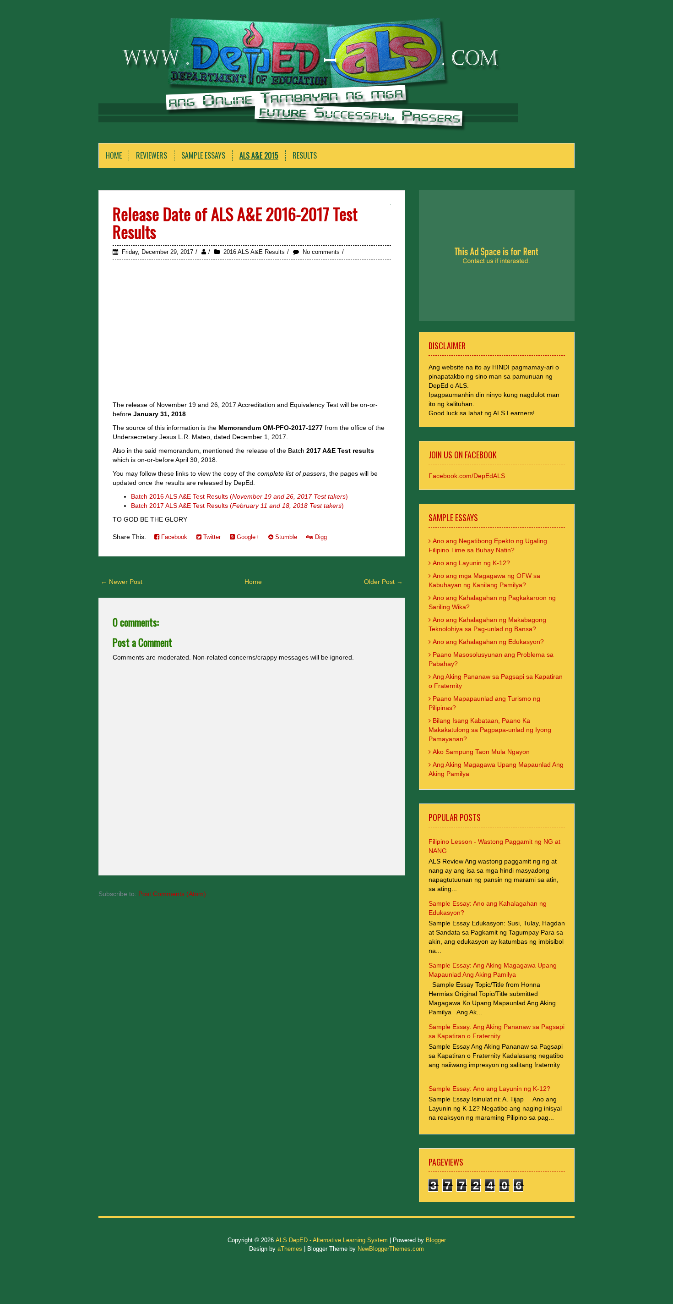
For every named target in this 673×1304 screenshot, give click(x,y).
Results (305, 155)
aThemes (289, 1249)
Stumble (285, 537)
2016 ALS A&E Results (254, 251)
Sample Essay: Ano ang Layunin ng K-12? (489, 1088)
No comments (321, 251)
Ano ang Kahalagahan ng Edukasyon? (488, 641)
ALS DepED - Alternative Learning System (332, 1240)
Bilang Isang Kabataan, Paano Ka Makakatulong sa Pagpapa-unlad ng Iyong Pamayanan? (490, 730)
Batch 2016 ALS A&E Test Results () (239, 496)
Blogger (436, 1240)
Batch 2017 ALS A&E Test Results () (237, 505)
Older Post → (383, 581)
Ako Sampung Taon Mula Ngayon (481, 751)
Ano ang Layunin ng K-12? (471, 563)
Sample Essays (203, 155)
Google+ (247, 537)
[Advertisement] (252, 330)
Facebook (173, 537)
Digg (320, 537)
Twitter (211, 537)
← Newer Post (121, 581)
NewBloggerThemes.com (391, 1249)
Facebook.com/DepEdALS (467, 475)
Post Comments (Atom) (172, 893)
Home (114, 155)
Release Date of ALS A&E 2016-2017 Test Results (235, 222)
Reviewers (151, 155)
